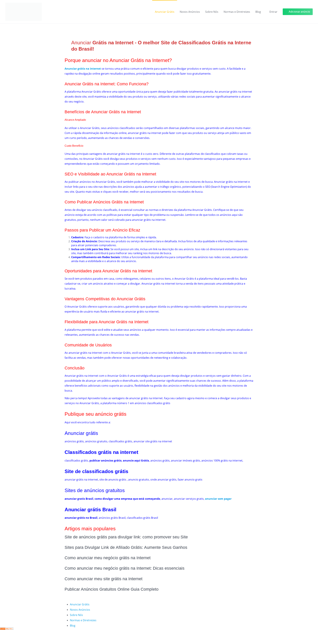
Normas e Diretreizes (237, 12)
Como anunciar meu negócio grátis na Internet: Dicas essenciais (125, 568)
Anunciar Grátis (164, 12)
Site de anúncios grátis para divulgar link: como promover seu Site (126, 537)
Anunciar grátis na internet (83, 68)
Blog (258, 12)
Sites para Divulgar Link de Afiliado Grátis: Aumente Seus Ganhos (126, 547)
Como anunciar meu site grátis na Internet (103, 578)
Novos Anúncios (190, 12)
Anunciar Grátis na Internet (89, 84)
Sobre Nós (211, 12)
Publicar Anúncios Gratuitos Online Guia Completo (112, 589)
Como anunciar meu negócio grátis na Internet (108, 557)
